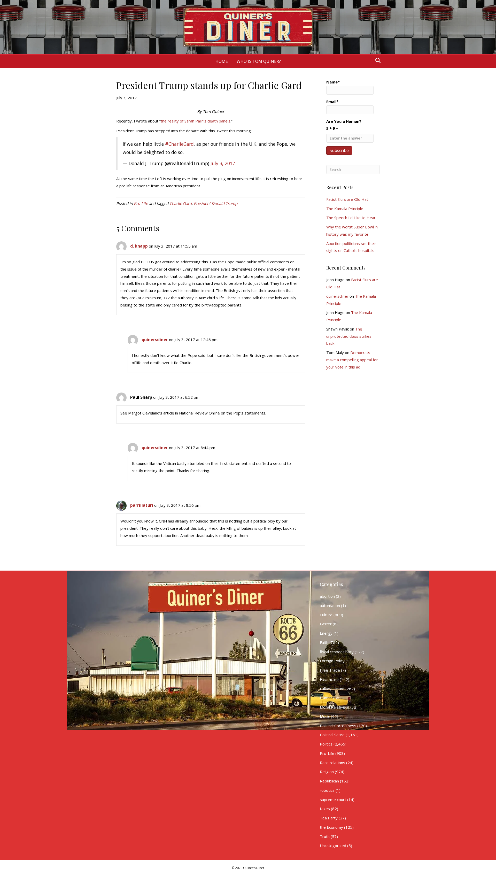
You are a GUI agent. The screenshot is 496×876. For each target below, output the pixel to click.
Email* (332, 101)
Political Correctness (338, 725)
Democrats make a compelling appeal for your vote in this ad (352, 360)
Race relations (332, 762)
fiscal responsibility (337, 651)
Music (325, 716)
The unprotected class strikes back (348, 336)
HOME (221, 61)
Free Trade (330, 670)
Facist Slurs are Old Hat (347, 199)
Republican (329, 780)
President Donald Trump (215, 203)
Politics (326, 744)
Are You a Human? (343, 125)
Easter (326, 623)
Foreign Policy (332, 660)
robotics (327, 790)
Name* (333, 81)
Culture (326, 614)
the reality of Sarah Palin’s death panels (195, 121)
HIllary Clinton (332, 688)
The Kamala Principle (344, 208)
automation (330, 605)
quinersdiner (155, 339)
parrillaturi (141, 505)
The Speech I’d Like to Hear (351, 217)
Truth (325, 836)
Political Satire (332, 734)
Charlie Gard (180, 203)
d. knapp (139, 246)
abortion (327, 596)
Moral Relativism (334, 707)
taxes (325, 808)
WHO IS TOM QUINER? (259, 61)
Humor (326, 697)
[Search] (376, 60)
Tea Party (329, 817)
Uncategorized (333, 845)
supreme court (333, 799)
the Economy (331, 827)
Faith (324, 642)
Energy (326, 633)
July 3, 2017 (223, 163)
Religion (327, 771)
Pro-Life (141, 203)
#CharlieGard (179, 144)
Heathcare (329, 679)
